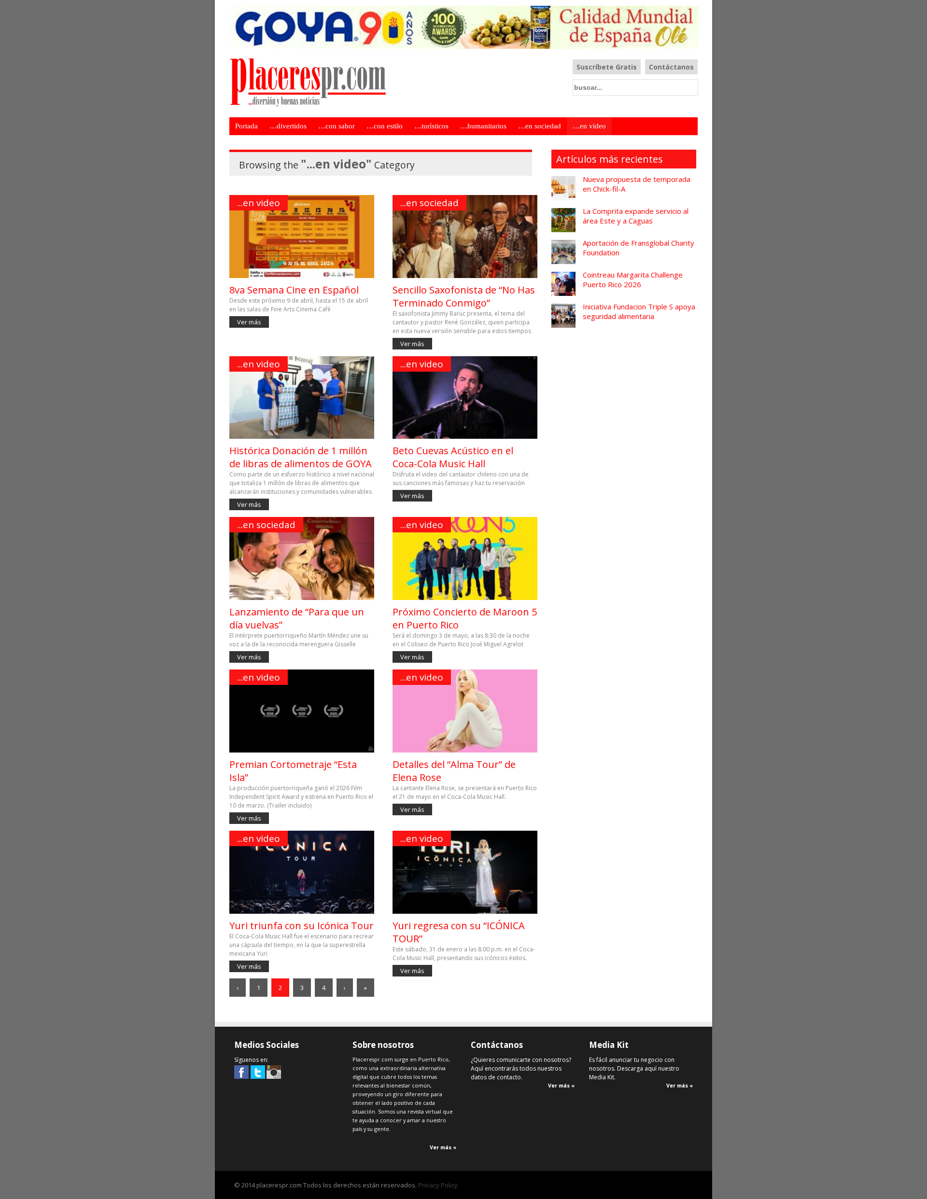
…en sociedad (539, 126)
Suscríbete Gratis (606, 66)
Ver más (249, 322)
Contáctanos (671, 66)
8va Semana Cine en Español (294, 289)
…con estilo (384, 126)
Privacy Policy (438, 1185)
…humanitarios (483, 126)
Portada (246, 126)
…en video (589, 126)
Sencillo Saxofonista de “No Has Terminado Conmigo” (464, 296)
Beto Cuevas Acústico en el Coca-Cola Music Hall (453, 457)
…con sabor (336, 126)
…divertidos (288, 126)
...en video (258, 202)
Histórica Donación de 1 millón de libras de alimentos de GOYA (300, 457)
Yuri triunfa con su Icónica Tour (301, 925)
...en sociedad (429, 202)
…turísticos (431, 126)
